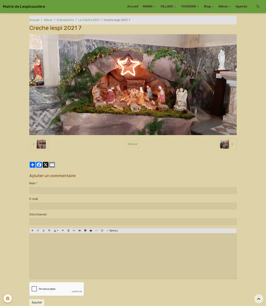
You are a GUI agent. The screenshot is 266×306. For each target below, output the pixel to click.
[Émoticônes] (102, 230)
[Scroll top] (258, 298)
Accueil (132, 6)
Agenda (241, 6)
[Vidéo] (91, 230)
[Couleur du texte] (56, 230)
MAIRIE (148, 6)
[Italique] (38, 230)
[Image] (85, 230)
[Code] (96, 230)
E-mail (33, 199)
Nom (32, 183)
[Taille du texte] (49, 230)
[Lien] (74, 230)
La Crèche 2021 (88, 20)
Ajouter (37, 302)
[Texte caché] (80, 230)
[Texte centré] (68, 230)
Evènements (65, 20)
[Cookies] (8, 298)
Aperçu (113, 230)
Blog (207, 6)
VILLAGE (167, 6)
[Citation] (63, 230)
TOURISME (189, 6)
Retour (133, 144)
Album (223, 6)
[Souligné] (44, 230)
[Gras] (32, 230)
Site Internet (38, 214)
